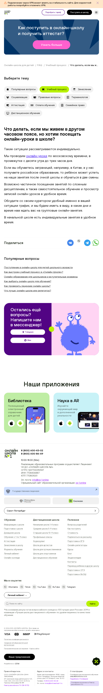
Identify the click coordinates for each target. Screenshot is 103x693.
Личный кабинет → (17, 595)
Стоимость (73, 533)
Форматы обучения (13, 549)
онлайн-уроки (36, 156)
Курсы (70, 549)
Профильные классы (42, 537)
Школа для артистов (42, 545)
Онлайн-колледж (12, 558)
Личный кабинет (11, 553)
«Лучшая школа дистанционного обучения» (35, 612)
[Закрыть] (97, 2)
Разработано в (9, 663)
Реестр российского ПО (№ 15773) (16, 685)
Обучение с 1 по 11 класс (15, 537)
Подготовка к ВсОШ (77, 574)
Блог (70, 553)
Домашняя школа (12, 533)
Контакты (72, 562)
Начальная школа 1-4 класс (45, 524)
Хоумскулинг (39, 541)
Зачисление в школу (13, 545)
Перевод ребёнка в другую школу (83, 566)
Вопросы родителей (77, 524)
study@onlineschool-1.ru (53, 683)
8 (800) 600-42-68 (51, 681)
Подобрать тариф (53, 12)
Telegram (29, 332)
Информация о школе (14, 524)
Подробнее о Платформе (79, 679)
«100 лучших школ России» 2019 (72, 609)
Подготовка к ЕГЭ (76, 541)
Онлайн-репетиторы (77, 545)
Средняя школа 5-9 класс (45, 528)
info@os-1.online (40, 479)
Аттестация (9, 541)
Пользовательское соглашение (16, 649)
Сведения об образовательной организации (16, 644)
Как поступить (74, 528)
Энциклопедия (74, 558)
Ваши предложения (19, 657)
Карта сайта (34, 649)
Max (29, 340)
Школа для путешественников (47, 549)
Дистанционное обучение (45, 558)
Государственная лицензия (25, 491)
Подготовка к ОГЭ (76, 570)
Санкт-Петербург (16, 510)
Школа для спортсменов (44, 553)
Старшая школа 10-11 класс (45, 533)
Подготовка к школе (13, 528)
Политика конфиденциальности (16, 639)
